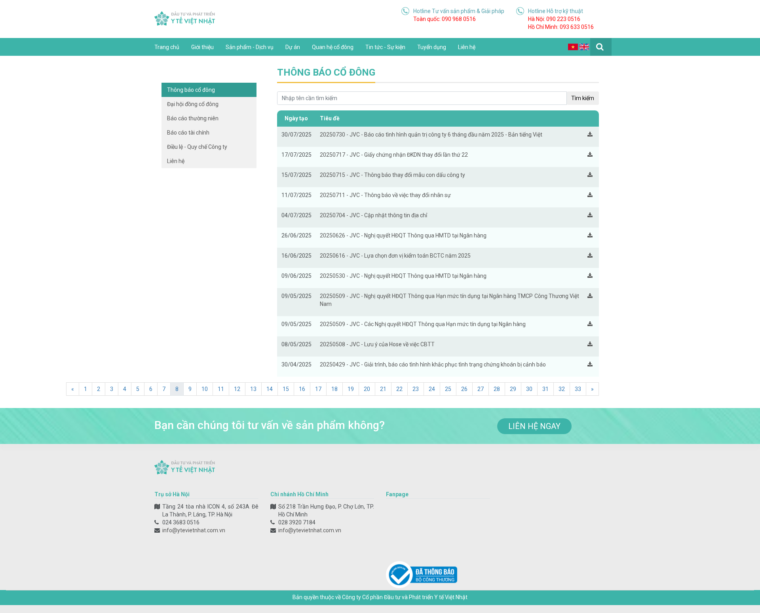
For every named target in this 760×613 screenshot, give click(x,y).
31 (545, 389)
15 (286, 389)
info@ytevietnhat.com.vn (193, 530)
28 (497, 389)
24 (432, 389)
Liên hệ (466, 47)
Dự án (292, 47)
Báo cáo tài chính (188, 132)
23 (415, 389)
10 (204, 389)
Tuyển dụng (431, 47)
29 (513, 389)
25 (448, 389)
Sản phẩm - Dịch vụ (250, 47)
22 (399, 389)
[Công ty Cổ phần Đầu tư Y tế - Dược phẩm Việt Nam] (184, 18)
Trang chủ (166, 47)
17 (318, 389)
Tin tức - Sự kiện (385, 47)
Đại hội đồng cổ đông (192, 104)
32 (562, 389)
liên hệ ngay (534, 426)
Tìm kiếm (582, 98)
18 (334, 389)
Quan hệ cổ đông (332, 47)
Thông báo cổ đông (191, 90)
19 (351, 389)
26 (464, 389)
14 (269, 389)
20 (367, 389)
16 (302, 389)
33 (578, 389)
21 (383, 389)
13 (253, 389)
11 (221, 389)
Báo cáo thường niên (192, 118)
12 (237, 389)
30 (529, 389)
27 (480, 389)
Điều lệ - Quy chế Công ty (197, 147)
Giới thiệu (202, 47)
